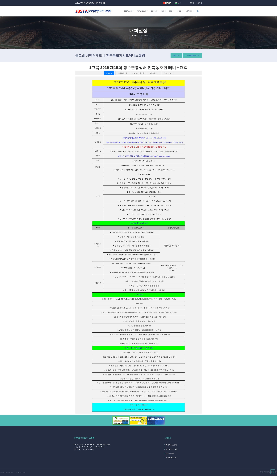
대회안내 (154, 11)
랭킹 (162, 11)
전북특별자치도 (171, 457)
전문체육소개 (141, 11)
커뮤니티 (189, 11)
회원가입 (199, 3)
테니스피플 (170, 453)
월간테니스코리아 (172, 449)
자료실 (179, 11)
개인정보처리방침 (10, 472)
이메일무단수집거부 (21, 472)
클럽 (170, 11)
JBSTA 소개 (128, 11)
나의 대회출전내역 (192, 55)
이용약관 (2, 472)
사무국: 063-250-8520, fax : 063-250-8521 (89, 447)
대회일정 (176, 55)
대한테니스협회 (171, 445)
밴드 (179, 3)
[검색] (198, 11)
